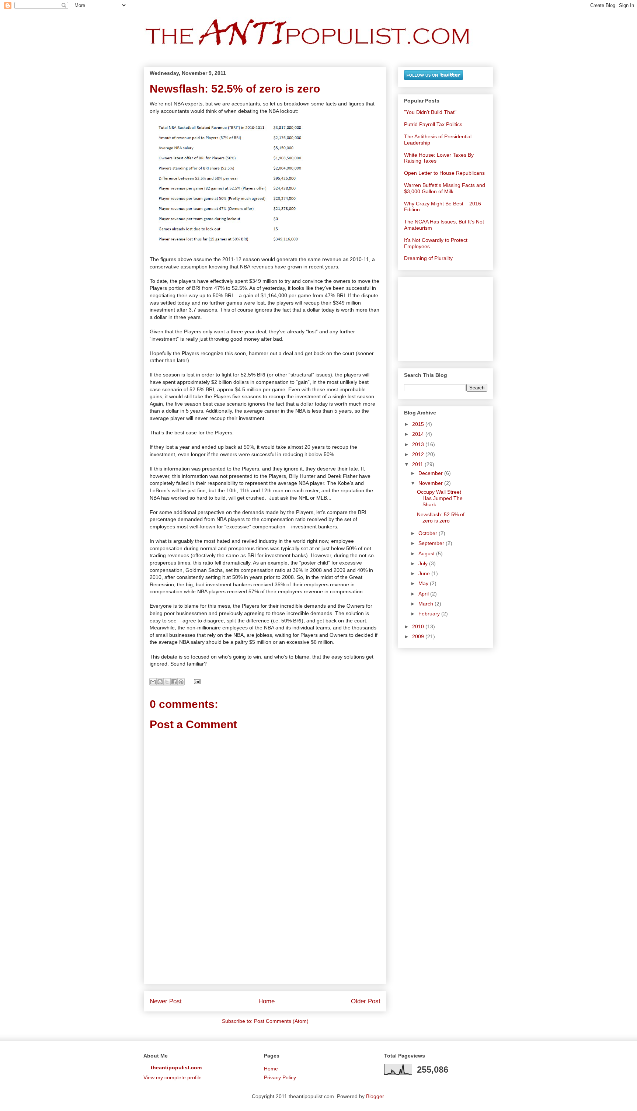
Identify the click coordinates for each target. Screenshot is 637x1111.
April (424, 594)
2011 (418, 464)
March (426, 604)
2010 (418, 626)
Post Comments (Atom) (281, 1021)
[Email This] (153, 681)
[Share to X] (167, 681)
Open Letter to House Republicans (444, 173)
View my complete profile (172, 1077)
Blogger (375, 1096)
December (431, 473)
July (423, 563)
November (431, 483)
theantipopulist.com (176, 1067)
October (428, 533)
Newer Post (166, 1001)
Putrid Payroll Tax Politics (433, 124)
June (424, 573)
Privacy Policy (280, 1077)
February (429, 614)
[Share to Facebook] (174, 681)
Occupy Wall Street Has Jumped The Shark (440, 498)
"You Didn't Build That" (430, 112)
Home (266, 1001)
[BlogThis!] (160, 681)
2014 (418, 434)
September (432, 543)
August (427, 553)
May (424, 583)
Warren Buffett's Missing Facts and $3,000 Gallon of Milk (444, 188)
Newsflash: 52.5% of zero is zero (440, 517)
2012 (418, 454)
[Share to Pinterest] (181, 681)
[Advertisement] (265, 941)
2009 (418, 636)
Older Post (365, 1001)
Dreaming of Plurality (428, 258)
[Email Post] (196, 681)
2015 (418, 424)
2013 (418, 444)
